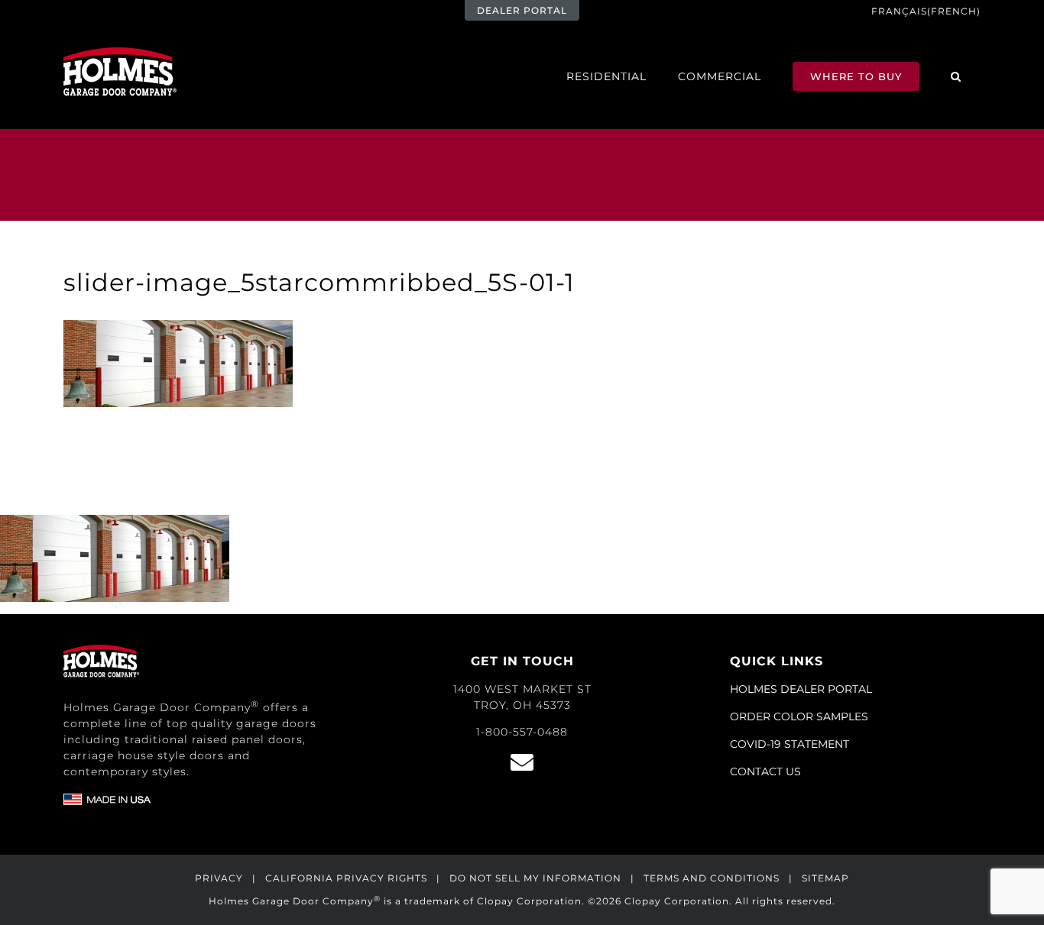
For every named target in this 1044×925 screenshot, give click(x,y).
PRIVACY (219, 878)
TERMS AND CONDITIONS (712, 878)
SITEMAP (825, 878)
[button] (956, 76)
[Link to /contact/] (522, 762)
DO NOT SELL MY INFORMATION (535, 878)
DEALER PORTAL (522, 10)
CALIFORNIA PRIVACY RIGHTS (346, 878)
